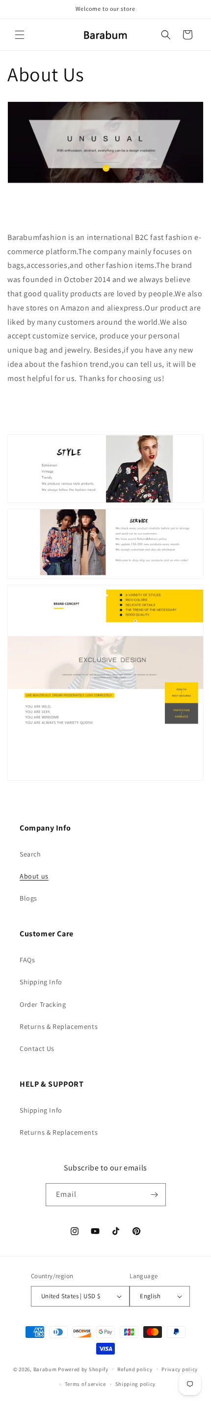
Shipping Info (41, 981)
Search (30, 854)
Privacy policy (179, 1369)
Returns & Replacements (59, 1026)
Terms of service (85, 1384)
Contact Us (37, 1048)
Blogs (28, 898)
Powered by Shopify (83, 1368)
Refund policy (134, 1369)
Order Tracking (43, 1004)
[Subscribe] (154, 1194)
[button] (19, 35)
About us (34, 876)
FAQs (27, 959)
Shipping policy (135, 1384)
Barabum (45, 1368)
